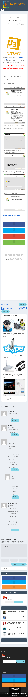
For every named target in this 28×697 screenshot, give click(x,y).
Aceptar (16, 693)
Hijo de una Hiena (22, 693)
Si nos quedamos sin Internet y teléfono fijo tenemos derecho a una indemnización (14, 375)
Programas (9, 24)
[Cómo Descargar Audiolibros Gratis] (4, 612)
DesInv (8, 693)
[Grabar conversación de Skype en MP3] (14, 346)
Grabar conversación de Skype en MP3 (12, 355)
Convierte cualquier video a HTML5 (11, 398)
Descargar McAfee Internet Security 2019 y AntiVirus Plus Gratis (15, 623)
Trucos (13, 24)
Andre (13, 475)
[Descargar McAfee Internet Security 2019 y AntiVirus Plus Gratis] (4, 623)
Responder (14, 420)
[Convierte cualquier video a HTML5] (14, 387)
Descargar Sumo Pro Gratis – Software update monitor (16, 634)
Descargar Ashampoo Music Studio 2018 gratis (15, 628)
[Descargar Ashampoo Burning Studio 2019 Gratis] (4, 617)
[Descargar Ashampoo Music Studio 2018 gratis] (4, 628)
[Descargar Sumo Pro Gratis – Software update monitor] (4, 634)
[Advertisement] (14, 30)
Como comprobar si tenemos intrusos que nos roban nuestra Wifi (13, 334)
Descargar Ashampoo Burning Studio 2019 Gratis (15, 617)
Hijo (11, 23)
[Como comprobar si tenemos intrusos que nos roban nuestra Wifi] (14, 325)
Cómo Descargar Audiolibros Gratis (15, 611)
